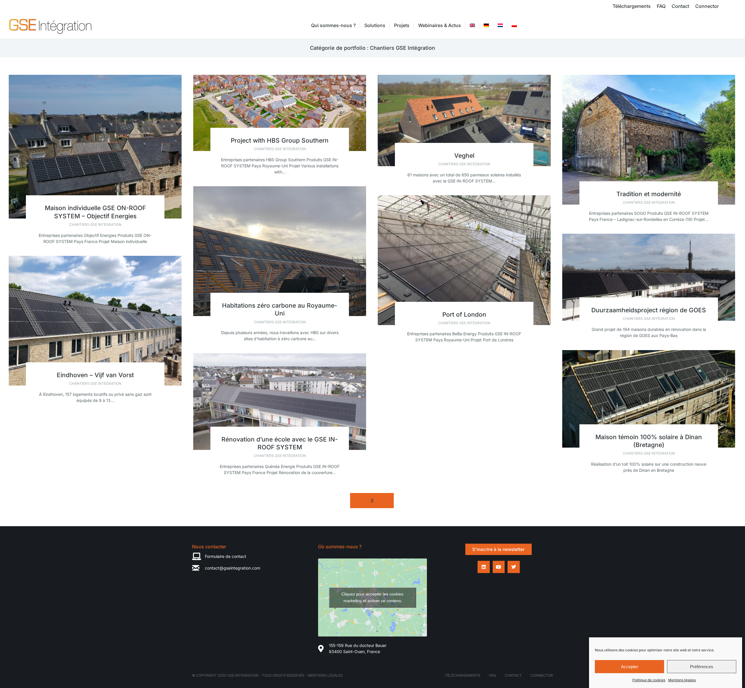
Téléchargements (462, 675)
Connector (542, 675)
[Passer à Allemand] (486, 25)
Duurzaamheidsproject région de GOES (648, 310)
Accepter (629, 666)
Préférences (701, 666)
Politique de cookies (648, 680)
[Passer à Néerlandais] (500, 25)
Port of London (464, 314)
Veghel (464, 155)
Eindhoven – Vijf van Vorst (95, 375)
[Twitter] (514, 567)
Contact (513, 675)
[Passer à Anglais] (472, 25)
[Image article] (95, 147)
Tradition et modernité (648, 194)
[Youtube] (499, 567)
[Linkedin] (484, 567)
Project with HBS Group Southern (280, 140)
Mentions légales (682, 680)
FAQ (492, 675)
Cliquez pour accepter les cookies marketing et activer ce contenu (372, 597)
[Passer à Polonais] (514, 25)
